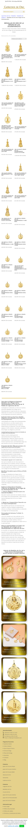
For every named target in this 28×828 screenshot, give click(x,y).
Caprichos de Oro (5, 16)
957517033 (8, 1)
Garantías (6, 755)
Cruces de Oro (6, 792)
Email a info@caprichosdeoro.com (13, 738)
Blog (5, 760)
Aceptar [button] (21, 826)
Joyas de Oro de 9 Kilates (9, 800)
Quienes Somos (8, 744)
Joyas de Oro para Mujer (9, 766)
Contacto (6, 757)
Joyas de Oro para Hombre (9, 769)
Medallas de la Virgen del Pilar (14, 683)
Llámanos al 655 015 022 (10, 734)
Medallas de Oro (7, 789)
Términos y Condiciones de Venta (12, 813)
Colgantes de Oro (7, 786)
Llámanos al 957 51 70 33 (10, 732)
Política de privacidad (9, 808)
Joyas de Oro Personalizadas (10, 797)
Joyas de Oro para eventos (9, 795)
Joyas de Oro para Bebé (9, 772)
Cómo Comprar (7, 746)
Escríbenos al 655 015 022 (10, 736)
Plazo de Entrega (8, 753)
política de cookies (13, 826)
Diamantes (5, 777)
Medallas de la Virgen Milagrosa (14, 582)
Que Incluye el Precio (9, 748)
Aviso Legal (6, 806)
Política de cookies (8, 811)
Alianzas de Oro (7, 775)
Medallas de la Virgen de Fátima (14, 717)
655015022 (19, 1)
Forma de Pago (7, 750)
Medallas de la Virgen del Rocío (14, 650)
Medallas (13, 16)
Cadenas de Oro (7, 780)
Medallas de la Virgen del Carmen (14, 616)
